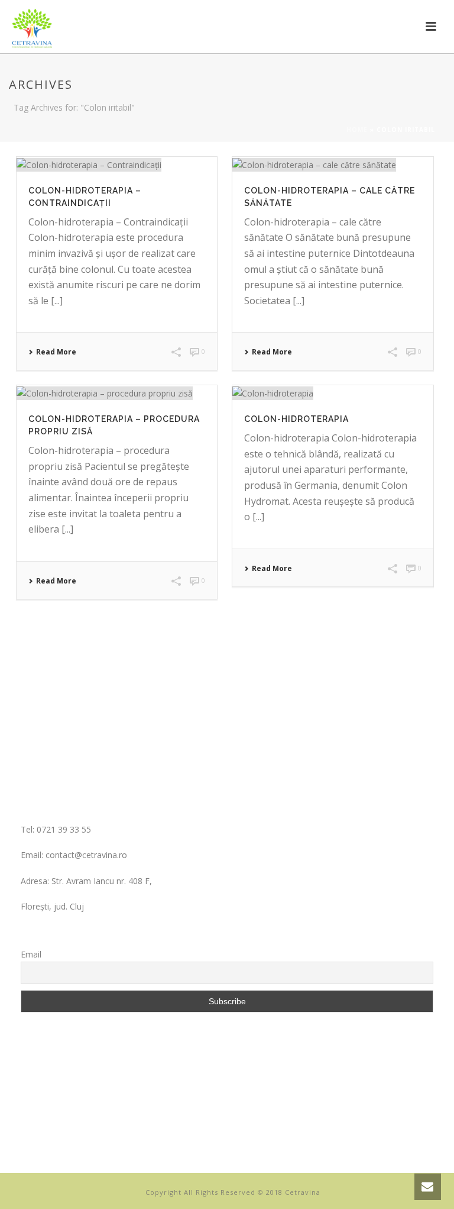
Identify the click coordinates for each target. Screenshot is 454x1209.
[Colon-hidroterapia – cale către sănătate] (332, 164)
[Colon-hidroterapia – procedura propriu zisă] (117, 392)
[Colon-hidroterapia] (332, 392)
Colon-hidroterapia (296, 419)
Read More (56, 352)
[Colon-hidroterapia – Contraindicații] (117, 164)
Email (31, 954)
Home (357, 129)
